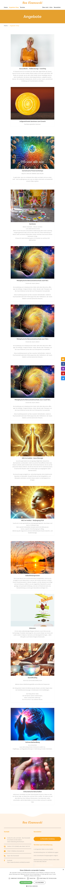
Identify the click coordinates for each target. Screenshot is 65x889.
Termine (22, 7)
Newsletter (57, 7)
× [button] (63, 869)
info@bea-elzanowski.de (17, 851)
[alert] (32, 878)
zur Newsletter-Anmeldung (47, 839)
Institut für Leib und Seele (44, 865)
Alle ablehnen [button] (40, 882)
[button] (32, 886)
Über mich (45, 7)
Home (6, 7)
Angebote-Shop (14, 7)
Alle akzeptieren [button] (26, 882)
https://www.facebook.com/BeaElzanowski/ (18, 862)
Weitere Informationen (35, 875)
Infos (50, 7)
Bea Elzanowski (15, 855)
